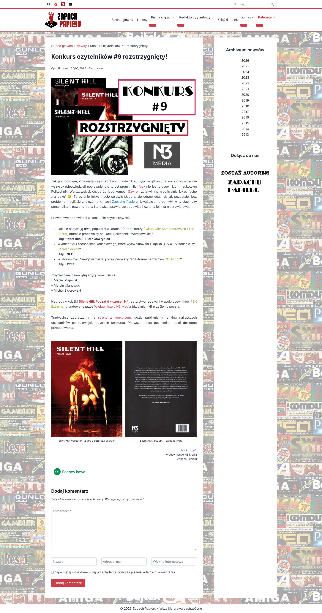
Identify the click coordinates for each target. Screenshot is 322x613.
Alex (142, 186)
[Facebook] (48, 4)
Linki (235, 20)
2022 (245, 83)
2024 (245, 72)
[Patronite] (56, 4)
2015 (245, 123)
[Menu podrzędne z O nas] (243, 25)
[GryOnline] (63, 4)
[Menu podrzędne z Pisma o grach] (152, 25)
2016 (245, 117)
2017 (245, 112)
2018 (245, 106)
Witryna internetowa (168, 561)
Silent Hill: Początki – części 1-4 (104, 301)
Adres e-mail (112, 561)
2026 (245, 60)
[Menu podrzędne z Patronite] (259, 25)
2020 (245, 95)
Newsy (142, 20)
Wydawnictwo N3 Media (112, 306)
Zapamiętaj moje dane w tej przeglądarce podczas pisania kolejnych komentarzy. (115, 572)
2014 (245, 129)
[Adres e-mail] (70, 4)
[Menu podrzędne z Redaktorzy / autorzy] (180, 25)
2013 (245, 134)
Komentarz (62, 511)
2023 (245, 77)
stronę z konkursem (114, 317)
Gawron (134, 191)
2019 (245, 100)
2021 (245, 89)
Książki (222, 20)
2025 (245, 66)
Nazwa (58, 561)
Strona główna (122, 20)
